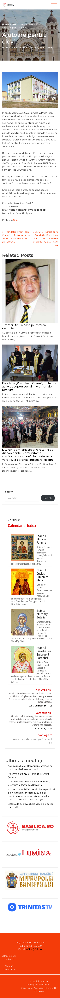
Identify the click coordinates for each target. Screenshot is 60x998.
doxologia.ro (45, 735)
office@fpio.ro (34, 949)
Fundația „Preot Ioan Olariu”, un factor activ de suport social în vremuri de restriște (29, 386)
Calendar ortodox (22, 525)
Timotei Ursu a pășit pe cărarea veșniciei (24, 326)
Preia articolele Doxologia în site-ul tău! (32, 741)
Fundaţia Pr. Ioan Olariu (38, 984)
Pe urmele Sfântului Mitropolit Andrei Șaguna (29, 775)
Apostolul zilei (44, 690)
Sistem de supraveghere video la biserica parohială (30, 806)
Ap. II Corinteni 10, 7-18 (40, 705)
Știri (15, 220)
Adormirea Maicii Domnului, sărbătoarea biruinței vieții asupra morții (30, 768)
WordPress (38, 991)
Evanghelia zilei (43, 713)
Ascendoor (39, 988)
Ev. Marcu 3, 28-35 (43, 728)
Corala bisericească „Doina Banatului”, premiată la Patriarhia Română (29, 783)
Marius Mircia (47, 47)
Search (9, 491)
